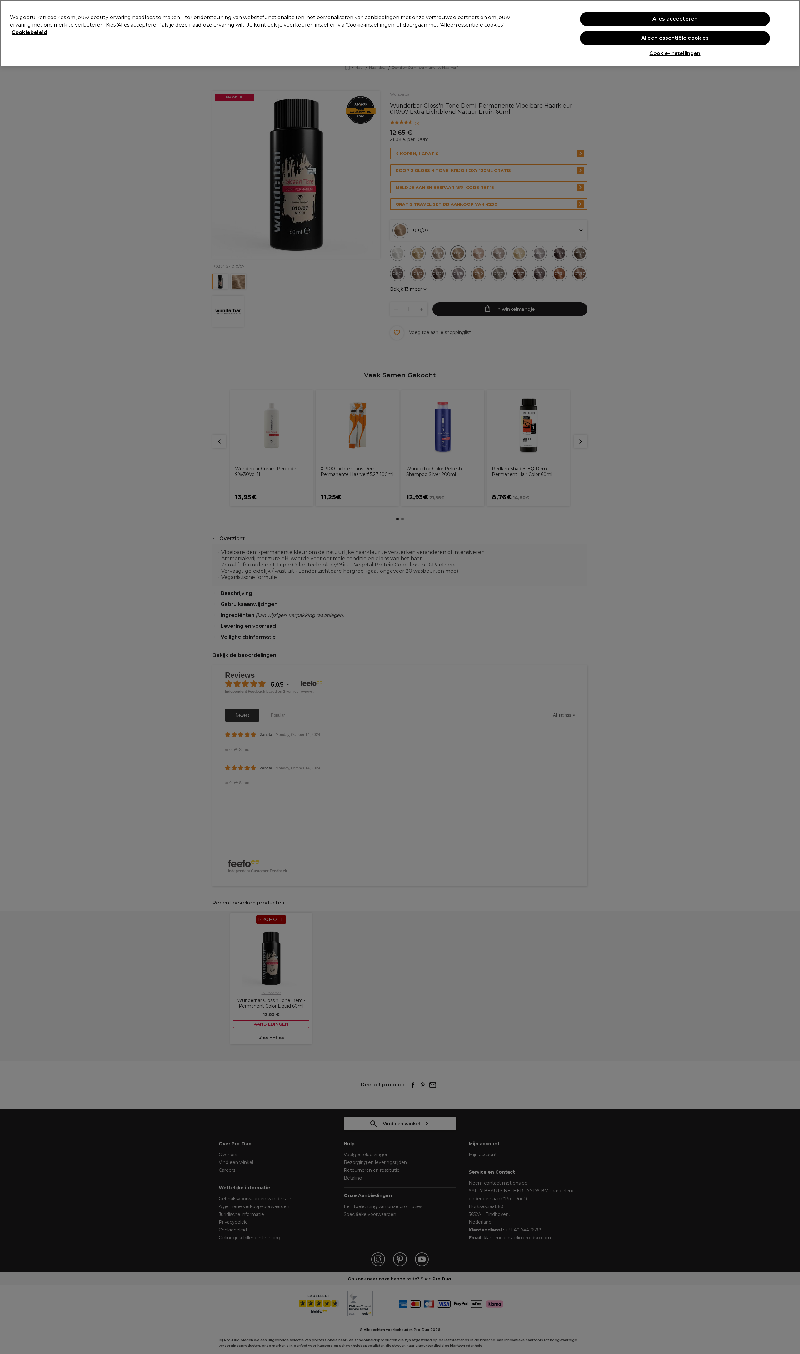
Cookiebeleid (30, 32)
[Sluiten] (790, 32)
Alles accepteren (675, 19)
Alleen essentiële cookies (675, 38)
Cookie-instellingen (674, 53)
